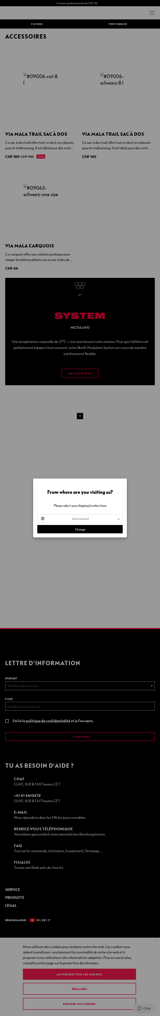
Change (80, 529)
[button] (80, 518)
